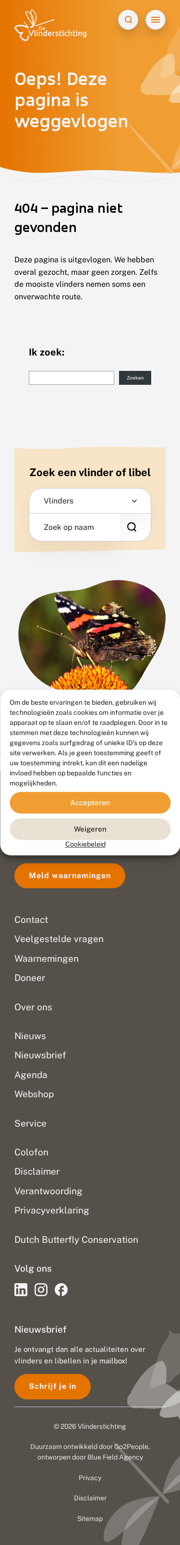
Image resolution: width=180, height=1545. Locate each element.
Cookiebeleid (85, 844)
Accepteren (90, 802)
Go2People (131, 1446)
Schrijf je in (52, 1386)
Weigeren (90, 829)
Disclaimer (90, 1498)
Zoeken (135, 377)
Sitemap (90, 1518)
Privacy (90, 1478)
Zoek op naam (69, 527)
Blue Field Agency (115, 1457)
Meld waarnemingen (70, 875)
